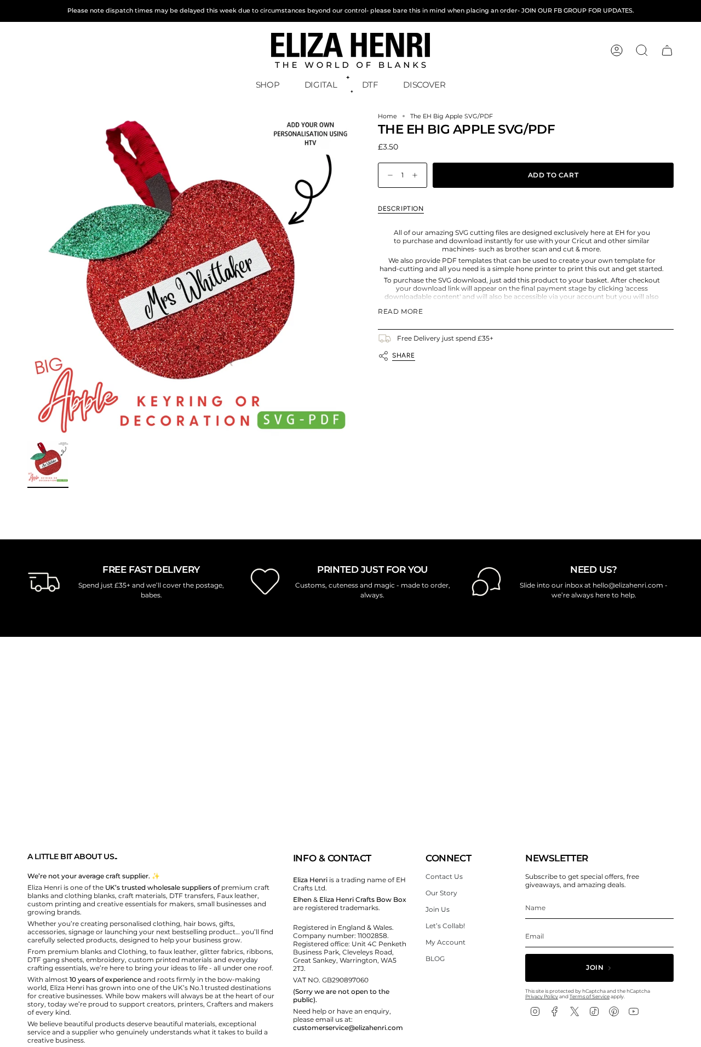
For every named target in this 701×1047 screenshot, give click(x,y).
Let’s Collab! (445, 926)
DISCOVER (424, 84)
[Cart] (667, 50)
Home (387, 116)
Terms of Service (590, 996)
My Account (446, 942)
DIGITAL (320, 84)
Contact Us (444, 876)
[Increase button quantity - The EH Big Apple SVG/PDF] (417, 175)
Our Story (441, 893)
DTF (370, 84)
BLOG (435, 958)
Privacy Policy (541, 996)
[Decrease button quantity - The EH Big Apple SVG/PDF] (388, 175)
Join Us (438, 909)
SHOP (268, 84)
